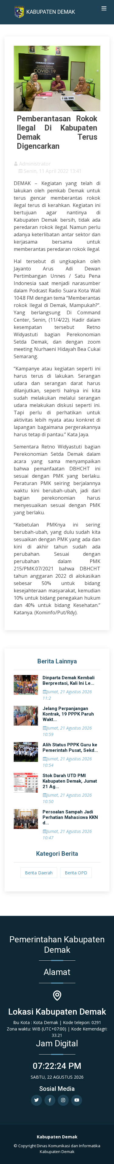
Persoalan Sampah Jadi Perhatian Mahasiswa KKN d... (70, 817)
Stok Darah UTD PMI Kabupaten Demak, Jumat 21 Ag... (70, 781)
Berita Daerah (39, 873)
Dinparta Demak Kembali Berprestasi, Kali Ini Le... (69, 680)
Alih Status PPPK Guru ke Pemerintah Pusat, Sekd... (70, 747)
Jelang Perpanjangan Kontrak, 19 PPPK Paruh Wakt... (68, 714)
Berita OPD (76, 873)
